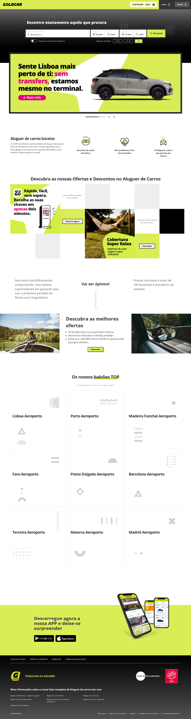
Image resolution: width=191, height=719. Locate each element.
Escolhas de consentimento (149, 713)
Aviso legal (102, 713)
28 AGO (99, 34)
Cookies (133, 713)
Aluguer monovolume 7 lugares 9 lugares (25, 696)
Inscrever (95, 349)
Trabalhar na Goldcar (76, 659)
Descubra (147, 246)
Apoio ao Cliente (18, 659)
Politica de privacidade (117, 713)
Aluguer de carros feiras (55, 696)
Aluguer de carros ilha (91, 696)
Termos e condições (39, 659)
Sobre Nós (56, 659)
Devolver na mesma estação (34, 40)
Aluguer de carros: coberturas (93, 699)
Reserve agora (72, 221)
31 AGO (128, 34)
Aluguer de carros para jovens (21, 699)
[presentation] (108, 116)
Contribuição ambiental (171, 713)
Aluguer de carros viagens (19, 705)
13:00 (112, 34)
